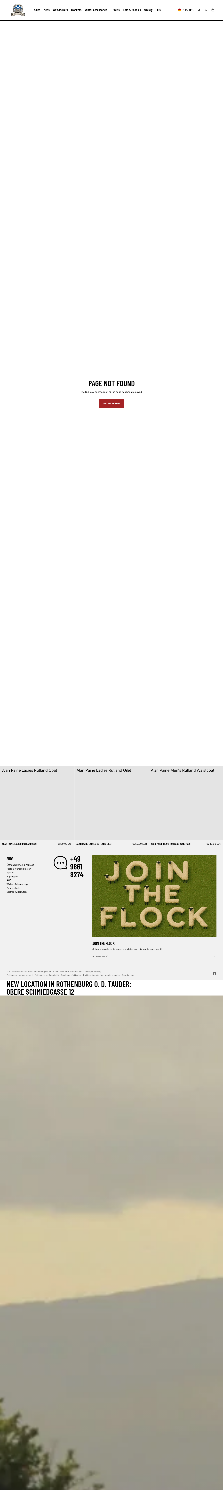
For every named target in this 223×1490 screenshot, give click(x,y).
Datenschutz (13, 888)
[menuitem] (158, 10)
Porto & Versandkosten (19, 868)
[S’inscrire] (213, 956)
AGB (9, 880)
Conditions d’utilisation (71, 975)
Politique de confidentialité (46, 975)
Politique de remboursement (20, 975)
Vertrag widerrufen (17, 891)
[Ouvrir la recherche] (198, 10)
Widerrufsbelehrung (17, 884)
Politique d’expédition (93, 975)
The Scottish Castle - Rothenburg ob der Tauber (36, 971)
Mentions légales (112, 975)
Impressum (12, 876)
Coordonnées (128, 975)
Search (10, 872)
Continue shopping (111, 403)
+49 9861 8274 (77, 866)
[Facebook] (214, 973)
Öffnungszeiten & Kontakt (20, 864)
